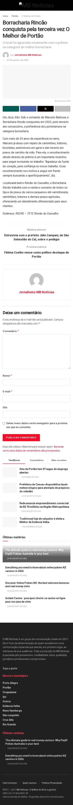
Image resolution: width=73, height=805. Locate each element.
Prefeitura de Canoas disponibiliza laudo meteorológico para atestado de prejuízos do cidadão (44, 488)
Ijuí (4, 696)
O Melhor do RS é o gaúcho (42, 790)
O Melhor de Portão (31, 16)
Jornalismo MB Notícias (27, 55)
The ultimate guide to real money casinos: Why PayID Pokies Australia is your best (34, 551)
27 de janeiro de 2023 (18, 60)
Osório (7, 701)
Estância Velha (11, 706)
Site (5, 407)
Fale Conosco (10, 783)
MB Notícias (22, 790)
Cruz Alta (8, 719)
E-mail (8, 391)
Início (5, 16)
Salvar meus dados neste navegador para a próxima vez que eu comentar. (36, 425)
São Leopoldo (11, 715)
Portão (15, 16)
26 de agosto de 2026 (17, 558)
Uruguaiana (9, 692)
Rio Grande (9, 724)
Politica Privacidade (52, 783)
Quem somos (29, 783)
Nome (7, 375)
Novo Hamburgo (12, 710)
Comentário (11, 331)
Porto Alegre (10, 683)
